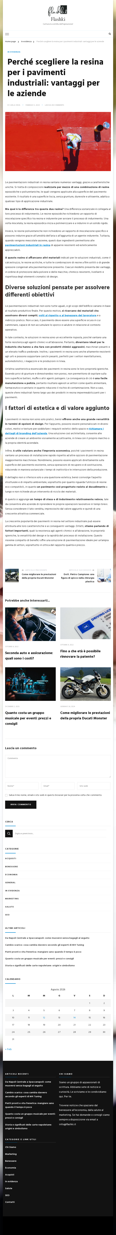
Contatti (10, 1202)
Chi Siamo (10, 1147)
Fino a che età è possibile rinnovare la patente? (80, 654)
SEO (7, 915)
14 (74, 1018)
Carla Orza (15, 105)
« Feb (8, 1049)
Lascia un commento (54, 105)
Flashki (58, 19)
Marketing (12, 899)
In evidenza (13, 52)
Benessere (11, 866)
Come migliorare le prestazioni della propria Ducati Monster (85, 715)
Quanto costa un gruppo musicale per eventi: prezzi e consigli (28, 718)
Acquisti (10, 858)
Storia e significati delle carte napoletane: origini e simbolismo (40, 966)
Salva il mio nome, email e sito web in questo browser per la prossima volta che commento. (55, 795)
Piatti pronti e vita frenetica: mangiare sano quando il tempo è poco (43, 952)
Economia (11, 874)
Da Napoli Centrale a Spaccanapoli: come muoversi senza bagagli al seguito (47, 938)
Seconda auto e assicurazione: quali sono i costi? (29, 655)
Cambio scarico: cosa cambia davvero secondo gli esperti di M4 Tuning (44, 945)
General (10, 882)
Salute (9, 907)
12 (44, 1018)
